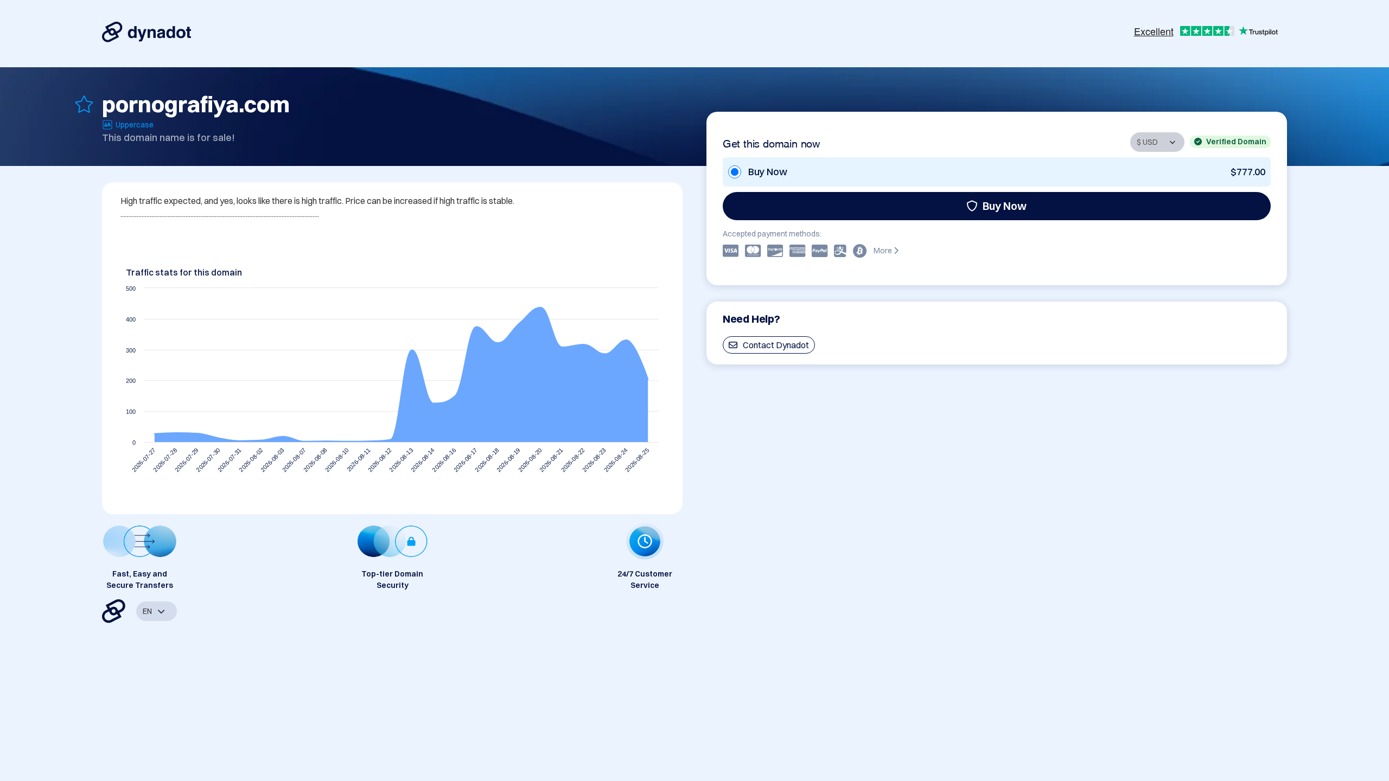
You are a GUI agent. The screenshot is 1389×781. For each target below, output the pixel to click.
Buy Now (1005, 206)
